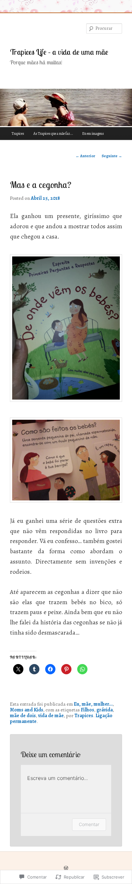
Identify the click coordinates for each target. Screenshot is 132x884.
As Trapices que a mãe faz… (53, 133)
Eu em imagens (93, 133)
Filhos (87, 709)
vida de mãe (51, 715)
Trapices (18, 133)
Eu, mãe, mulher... (93, 704)
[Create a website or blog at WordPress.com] (66, 868)
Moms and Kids (26, 709)
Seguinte (112, 155)
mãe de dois (23, 715)
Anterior (85, 155)
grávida (104, 709)
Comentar (89, 824)
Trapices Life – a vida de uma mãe (59, 52)
